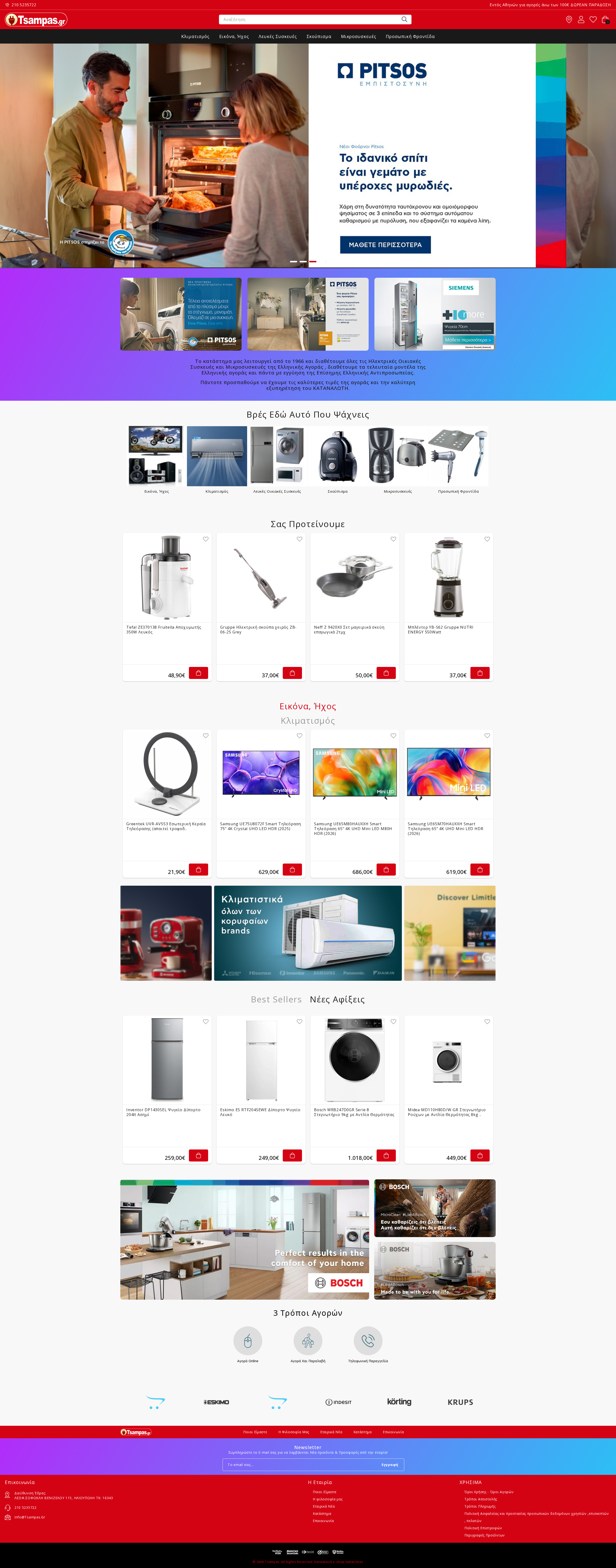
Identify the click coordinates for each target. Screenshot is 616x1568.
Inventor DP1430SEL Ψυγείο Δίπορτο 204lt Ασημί (163, 1112)
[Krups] (399, 1402)
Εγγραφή (390, 1464)
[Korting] (338, 1402)
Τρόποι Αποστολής (480, 1499)
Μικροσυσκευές (398, 491)
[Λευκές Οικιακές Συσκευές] (277, 456)
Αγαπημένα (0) (593, 19)
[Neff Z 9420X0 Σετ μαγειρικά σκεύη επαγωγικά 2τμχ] (355, 578)
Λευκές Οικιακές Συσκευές (277, 491)
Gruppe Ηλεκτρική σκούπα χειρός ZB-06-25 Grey (258, 629)
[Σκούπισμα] (338, 456)
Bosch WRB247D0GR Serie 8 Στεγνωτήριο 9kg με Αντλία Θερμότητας (354, 1112)
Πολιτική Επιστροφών (483, 1528)
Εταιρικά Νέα (331, 1432)
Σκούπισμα (338, 491)
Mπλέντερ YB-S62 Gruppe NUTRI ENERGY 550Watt (440, 629)
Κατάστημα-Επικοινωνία (569, 19)
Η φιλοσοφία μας (293, 1432)
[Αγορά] (198, 673)
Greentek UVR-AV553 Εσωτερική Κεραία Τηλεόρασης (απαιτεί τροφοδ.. (166, 826)
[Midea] (460, 1402)
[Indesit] (278, 1402)
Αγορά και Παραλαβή (308, 1361)
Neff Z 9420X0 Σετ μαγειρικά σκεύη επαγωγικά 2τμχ (349, 629)
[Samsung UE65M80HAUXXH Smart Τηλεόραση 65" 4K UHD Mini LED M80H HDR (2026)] (355, 774)
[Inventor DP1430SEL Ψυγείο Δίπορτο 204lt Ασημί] (167, 1060)
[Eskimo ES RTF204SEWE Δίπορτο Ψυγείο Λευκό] (261, 1060)
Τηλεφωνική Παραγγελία (368, 1361)
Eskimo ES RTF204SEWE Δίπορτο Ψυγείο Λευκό (260, 1112)
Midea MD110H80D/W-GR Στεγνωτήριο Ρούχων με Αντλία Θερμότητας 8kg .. (447, 1112)
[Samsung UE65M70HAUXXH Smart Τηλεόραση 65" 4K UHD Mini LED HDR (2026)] (449, 774)
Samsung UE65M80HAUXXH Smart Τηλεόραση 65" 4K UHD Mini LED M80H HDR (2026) (353, 828)
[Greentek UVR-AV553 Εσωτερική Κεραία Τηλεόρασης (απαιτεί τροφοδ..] (167, 774)
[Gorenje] (216, 1402)
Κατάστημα (362, 1432)
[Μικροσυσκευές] (398, 456)
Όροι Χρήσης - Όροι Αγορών (489, 1492)
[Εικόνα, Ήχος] (157, 456)
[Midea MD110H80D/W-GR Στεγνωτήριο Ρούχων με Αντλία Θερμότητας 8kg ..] (449, 1060)
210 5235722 (24, 4)
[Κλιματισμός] (217, 456)
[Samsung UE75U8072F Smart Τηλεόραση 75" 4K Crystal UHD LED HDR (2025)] (261, 774)
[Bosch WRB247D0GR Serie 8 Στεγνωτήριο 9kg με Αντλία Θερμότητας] (355, 1060)
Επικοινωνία (393, 1432)
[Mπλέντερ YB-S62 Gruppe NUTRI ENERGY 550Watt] (449, 578)
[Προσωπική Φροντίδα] (458, 456)
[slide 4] (308, 156)
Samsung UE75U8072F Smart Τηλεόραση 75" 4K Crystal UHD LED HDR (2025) (260, 826)
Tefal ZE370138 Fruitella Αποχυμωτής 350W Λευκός (163, 629)
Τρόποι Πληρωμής (480, 1506)
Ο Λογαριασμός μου (581, 19)
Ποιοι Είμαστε (255, 1432)
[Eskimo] (156, 1402)
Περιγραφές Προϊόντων (484, 1535)
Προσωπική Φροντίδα (458, 491)
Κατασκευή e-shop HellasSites (338, 1562)
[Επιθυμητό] (205, 539)
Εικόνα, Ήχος (156, 491)
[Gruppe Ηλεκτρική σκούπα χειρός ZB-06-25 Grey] (261, 578)
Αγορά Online (247, 1361)
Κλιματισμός (216, 491)
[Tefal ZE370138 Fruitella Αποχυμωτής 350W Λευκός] (167, 578)
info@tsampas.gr (29, 1517)
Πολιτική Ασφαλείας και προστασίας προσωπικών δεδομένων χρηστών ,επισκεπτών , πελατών (536, 1517)
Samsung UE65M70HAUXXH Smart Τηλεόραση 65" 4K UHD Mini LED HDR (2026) (445, 828)
